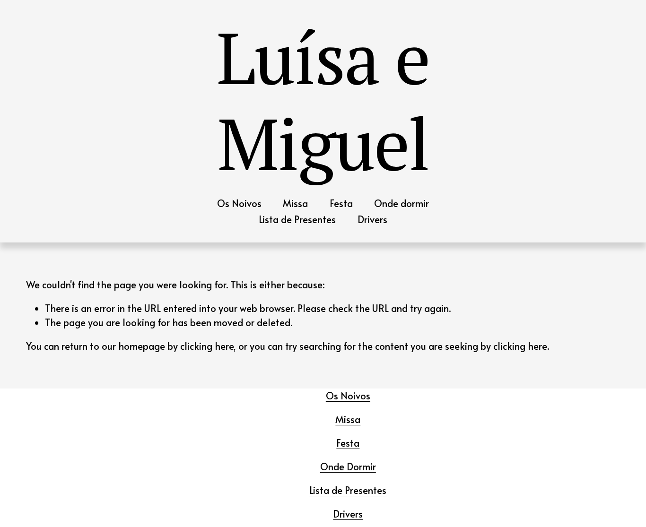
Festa (341, 203)
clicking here (207, 346)
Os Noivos (239, 203)
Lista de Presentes (297, 219)
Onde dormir (401, 203)
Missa (295, 203)
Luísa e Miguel (323, 100)
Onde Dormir (348, 466)
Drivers (372, 219)
